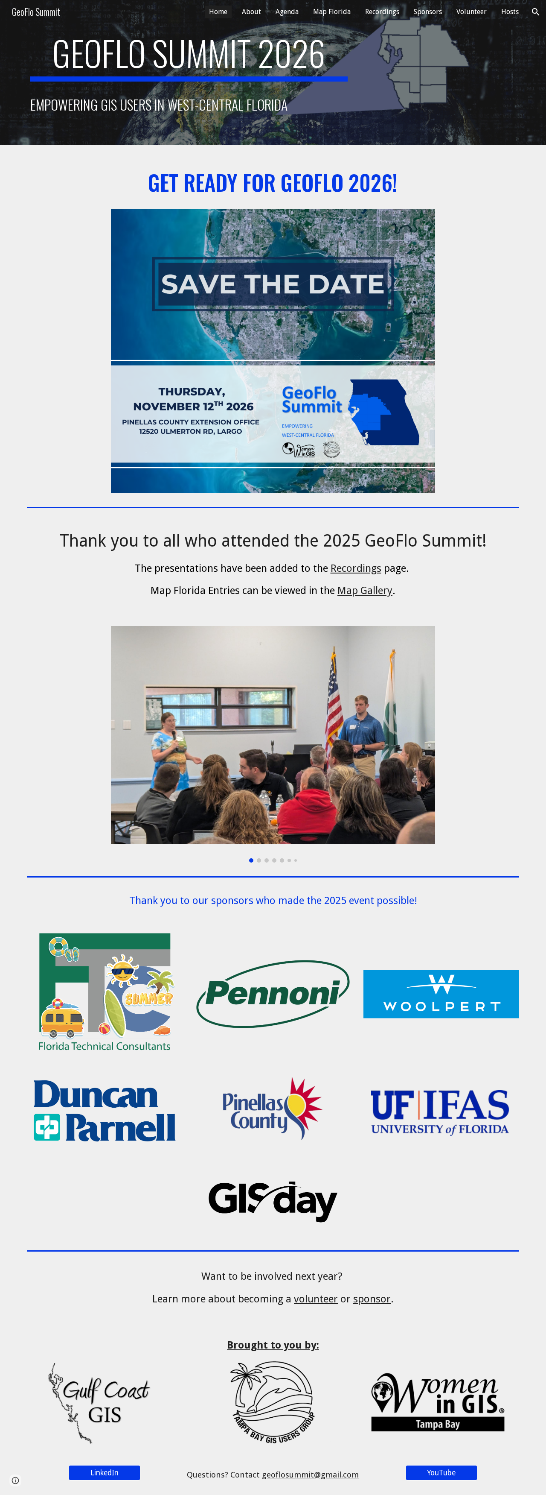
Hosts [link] (510, 12)
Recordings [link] (382, 12)
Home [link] (218, 12)
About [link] (251, 12)
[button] (536, 12)
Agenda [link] (287, 12)
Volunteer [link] (471, 12)
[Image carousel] (273, 744)
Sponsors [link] (428, 12)
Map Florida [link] (332, 12)
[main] (189, 57)
